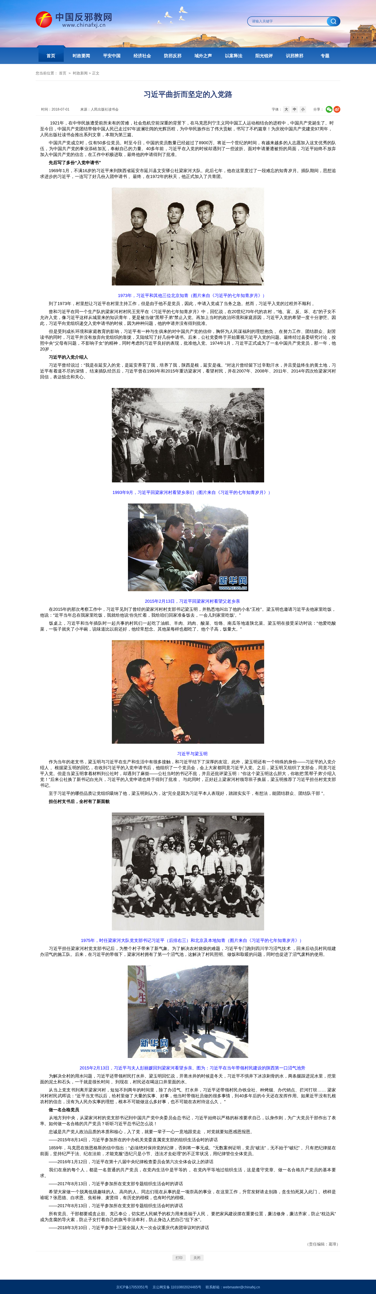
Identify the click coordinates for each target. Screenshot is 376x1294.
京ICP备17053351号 (132, 1287)
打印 (179, 1258)
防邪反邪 (172, 55)
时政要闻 (81, 55)
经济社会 (142, 55)
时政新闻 (80, 73)
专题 (325, 55)
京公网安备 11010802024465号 (177, 1287)
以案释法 (233, 55)
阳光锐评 (264, 55)
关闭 (196, 1258)
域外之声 (203, 55)
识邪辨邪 (294, 55)
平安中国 (112, 55)
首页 (51, 55)
